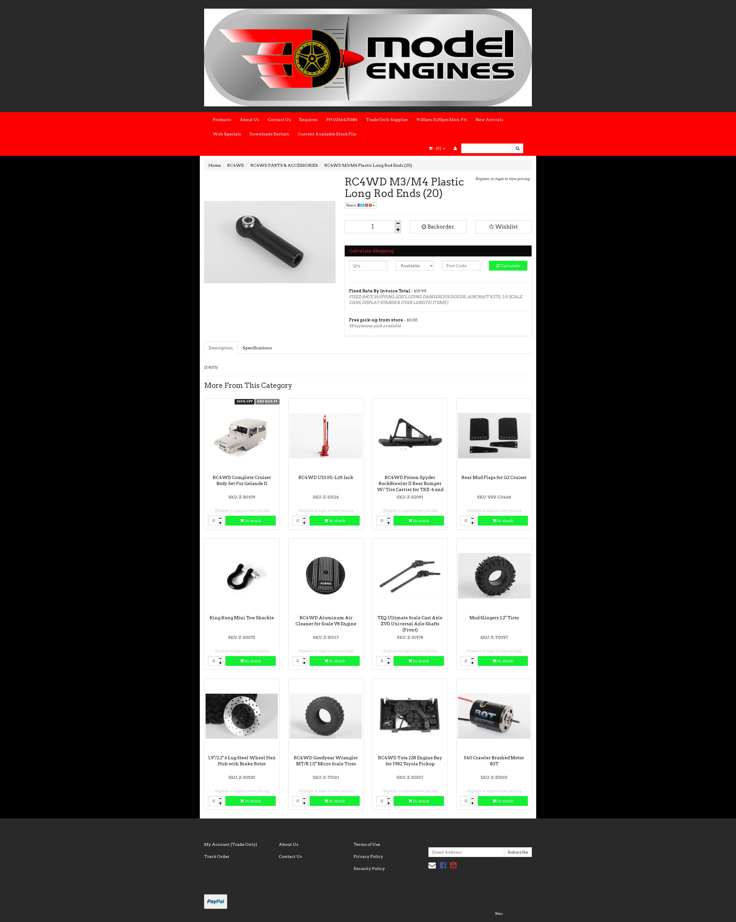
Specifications (257, 348)
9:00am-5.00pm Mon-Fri (442, 119)
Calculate (510, 265)
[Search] (517, 148)
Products (222, 119)
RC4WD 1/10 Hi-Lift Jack (325, 477)
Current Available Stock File (327, 134)
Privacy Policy (368, 856)
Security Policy (369, 868)
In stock (252, 520)
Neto (499, 914)
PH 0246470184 (341, 119)
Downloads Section (269, 134)
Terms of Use (367, 844)
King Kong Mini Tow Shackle (242, 617)
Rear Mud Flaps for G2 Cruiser (494, 477)
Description (221, 348)
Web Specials (227, 134)
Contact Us (279, 119)
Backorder (440, 227)
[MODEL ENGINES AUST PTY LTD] (368, 55)
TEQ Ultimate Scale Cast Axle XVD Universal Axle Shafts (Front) (409, 623)
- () (437, 148)
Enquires (308, 119)
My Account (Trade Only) (230, 844)
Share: (352, 205)
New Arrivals (489, 119)
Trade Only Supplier (387, 119)
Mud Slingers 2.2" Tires (494, 617)
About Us (249, 119)
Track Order (216, 856)
